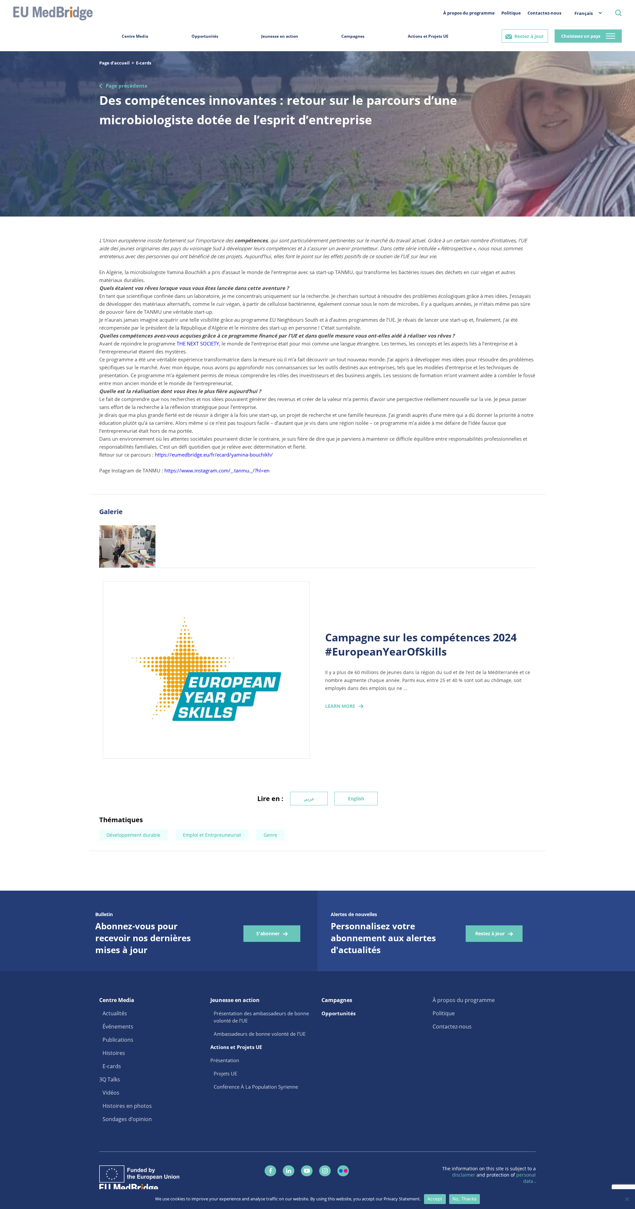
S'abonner (267, 933)
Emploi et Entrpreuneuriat (212, 835)
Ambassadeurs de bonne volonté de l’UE (260, 1033)
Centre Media (135, 36)
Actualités (115, 1013)
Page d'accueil (114, 63)
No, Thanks (464, 1198)
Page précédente (127, 85)
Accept (435, 1198)
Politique (511, 13)
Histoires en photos (127, 1105)
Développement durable (133, 835)
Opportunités (204, 36)
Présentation (224, 1060)
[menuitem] (585, 13)
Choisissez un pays (580, 36)
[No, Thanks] (626, 1199)
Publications (118, 1039)
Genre (270, 835)
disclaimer (464, 1175)
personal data (526, 1178)
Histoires (114, 1053)
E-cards (143, 63)
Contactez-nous (544, 13)
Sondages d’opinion (127, 1119)
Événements (118, 1026)
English (356, 798)
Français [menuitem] (583, 13)
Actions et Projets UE (428, 36)
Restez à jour (529, 36)
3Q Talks (109, 1079)
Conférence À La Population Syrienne (256, 1086)
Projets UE (225, 1073)
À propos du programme (469, 13)
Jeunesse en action (279, 36)
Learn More (340, 706)
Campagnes (352, 36)
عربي (309, 798)
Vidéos (111, 1092)
